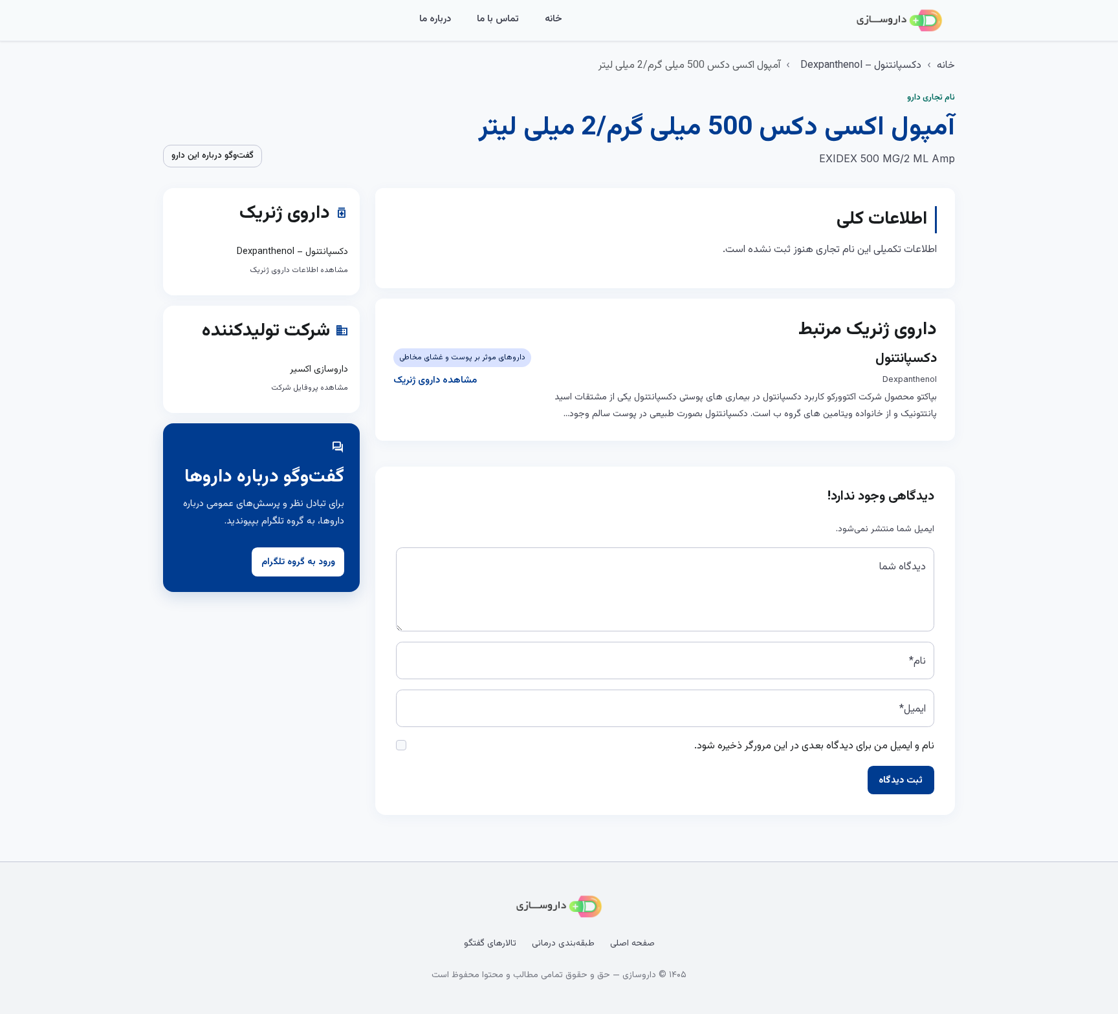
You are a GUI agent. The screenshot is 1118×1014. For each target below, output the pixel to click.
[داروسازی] (899, 20)
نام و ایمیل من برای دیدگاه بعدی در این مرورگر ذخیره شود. (814, 746)
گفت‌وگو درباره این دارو (212, 156)
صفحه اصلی (632, 943)
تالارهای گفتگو (490, 943)
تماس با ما (498, 19)
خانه (553, 19)
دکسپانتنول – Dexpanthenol (860, 66)
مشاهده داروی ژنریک (435, 380)
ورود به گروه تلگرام (298, 562)
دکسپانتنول (906, 358)
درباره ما (435, 19)
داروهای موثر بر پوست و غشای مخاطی (462, 357)
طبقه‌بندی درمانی (563, 943)
